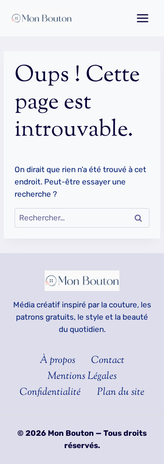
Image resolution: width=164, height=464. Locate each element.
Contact (107, 360)
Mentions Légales (82, 376)
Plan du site (120, 392)
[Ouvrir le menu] (142, 18)
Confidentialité (50, 392)
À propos (57, 360)
